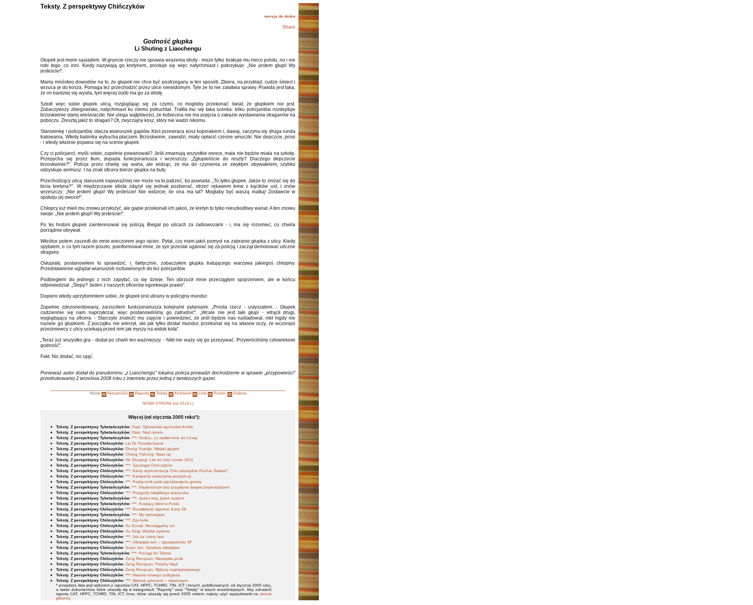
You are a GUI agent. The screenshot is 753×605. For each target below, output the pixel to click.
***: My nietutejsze (148, 514)
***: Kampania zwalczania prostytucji (158, 476)
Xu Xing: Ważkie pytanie (148, 531)
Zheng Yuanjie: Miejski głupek (152, 449)
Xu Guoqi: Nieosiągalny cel (150, 525)
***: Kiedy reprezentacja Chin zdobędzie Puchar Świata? (177, 471)
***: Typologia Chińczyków (149, 465)
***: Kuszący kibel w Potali (155, 503)
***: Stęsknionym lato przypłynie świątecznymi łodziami (180, 487)
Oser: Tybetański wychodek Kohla (162, 427)
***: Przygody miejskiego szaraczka (157, 493)
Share (288, 27)
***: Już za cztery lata (145, 536)
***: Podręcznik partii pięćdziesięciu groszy (164, 482)
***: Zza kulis (137, 520)
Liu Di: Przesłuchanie (145, 443)
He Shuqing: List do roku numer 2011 (159, 460)
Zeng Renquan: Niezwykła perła (154, 558)
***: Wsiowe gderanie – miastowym (157, 580)
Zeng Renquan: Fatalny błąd (152, 564)
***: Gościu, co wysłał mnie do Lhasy (165, 438)
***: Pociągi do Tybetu (151, 553)
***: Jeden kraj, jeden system (158, 498)
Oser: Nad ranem (147, 432)
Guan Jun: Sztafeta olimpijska (153, 547)
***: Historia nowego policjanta (153, 575)
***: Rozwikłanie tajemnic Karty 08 (156, 509)
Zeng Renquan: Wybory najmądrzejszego (163, 569)
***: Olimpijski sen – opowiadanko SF (159, 542)
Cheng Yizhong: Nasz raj (148, 454)
